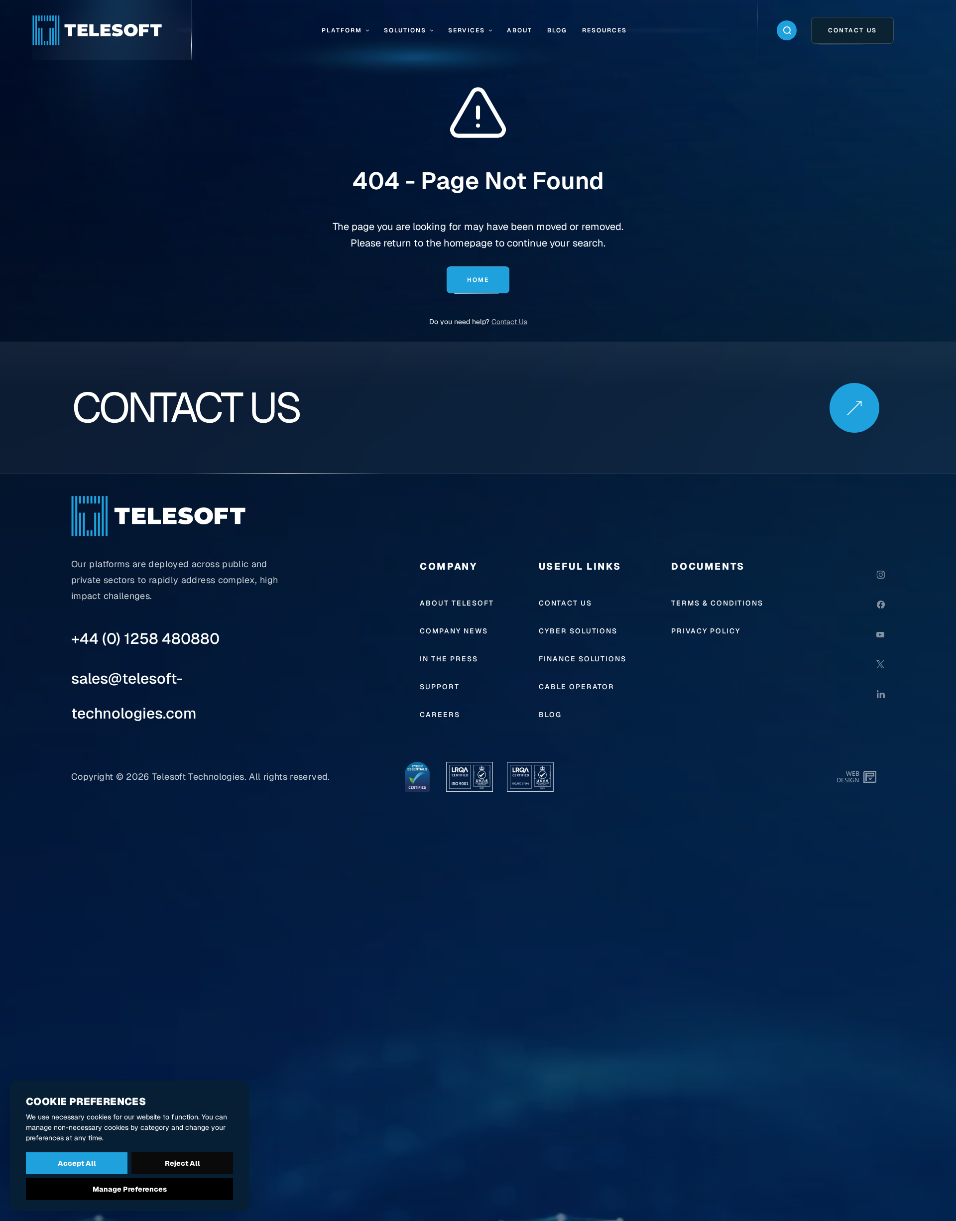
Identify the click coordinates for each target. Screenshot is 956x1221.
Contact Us (509, 321)
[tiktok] (880, 724)
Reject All (182, 1163)
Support (440, 686)
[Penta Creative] (871, 777)
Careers (440, 714)
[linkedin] (880, 694)
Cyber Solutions (578, 630)
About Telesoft (457, 603)
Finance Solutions (583, 658)
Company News (454, 630)
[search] (787, 30)
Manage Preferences (130, 1189)
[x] (880, 664)
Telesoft (169, 776)
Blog (550, 714)
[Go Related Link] (854, 407)
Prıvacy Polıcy (705, 630)
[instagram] (880, 575)
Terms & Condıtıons (717, 603)
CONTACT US (565, 603)
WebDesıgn (848, 776)
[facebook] (880, 605)
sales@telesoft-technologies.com (134, 696)
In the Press (449, 658)
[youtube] (880, 634)
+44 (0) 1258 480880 (145, 638)
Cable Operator (577, 686)
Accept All (77, 1163)
